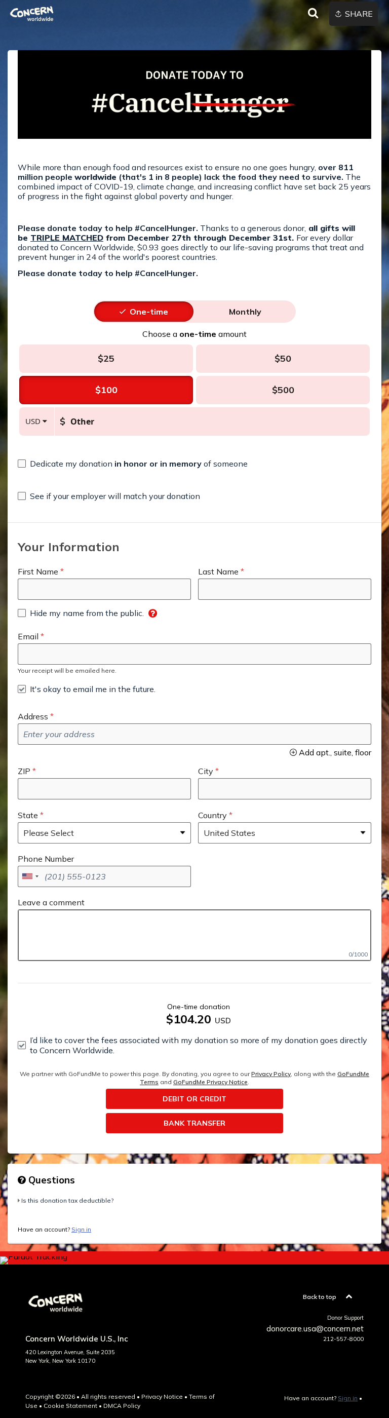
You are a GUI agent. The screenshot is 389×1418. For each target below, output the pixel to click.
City (205, 771)
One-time (149, 311)
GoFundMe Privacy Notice (210, 1082)
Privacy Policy (271, 1074)
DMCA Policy (121, 1405)
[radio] (149, 311)
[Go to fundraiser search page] (313, 13)
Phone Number (46, 859)
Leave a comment (51, 902)
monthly (245, 311)
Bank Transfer (194, 1123)
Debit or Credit (194, 1098)
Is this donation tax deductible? (67, 1200)
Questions (50, 1180)
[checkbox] (133, 463)
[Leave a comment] (194, 935)
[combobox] (30, 876)
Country (212, 815)
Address (33, 716)
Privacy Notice (162, 1396)
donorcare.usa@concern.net (315, 1328)
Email (28, 636)
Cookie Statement (70, 1405)
